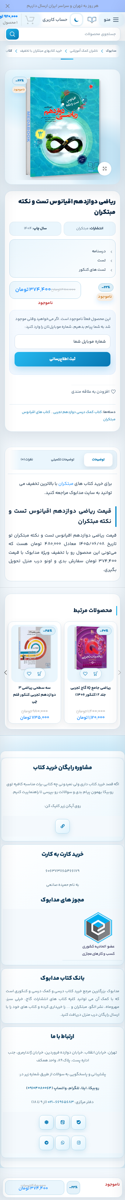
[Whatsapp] (62, 1143)
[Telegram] (46, 1143)
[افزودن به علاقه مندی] (85, 673)
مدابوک (111, 50)
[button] (96, 673)
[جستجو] (12, 34)
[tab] (98, 459)
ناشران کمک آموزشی (84, 50)
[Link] (62, 826)
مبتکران (65, 483)
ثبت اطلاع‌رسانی (62, 359)
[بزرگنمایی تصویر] (104, 169)
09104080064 (40, 1088)
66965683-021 (61, 1102)
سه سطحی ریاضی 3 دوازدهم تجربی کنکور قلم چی (34, 695)
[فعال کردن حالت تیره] (76, 20)
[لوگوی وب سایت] (92, 20)
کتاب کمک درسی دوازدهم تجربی (77, 412)
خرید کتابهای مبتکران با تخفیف (41, 50)
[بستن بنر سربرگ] (7, 6)
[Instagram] (78, 1143)
